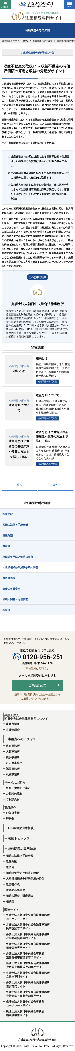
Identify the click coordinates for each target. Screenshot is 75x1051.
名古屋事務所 (14, 762)
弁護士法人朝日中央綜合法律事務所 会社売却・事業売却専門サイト (28, 993)
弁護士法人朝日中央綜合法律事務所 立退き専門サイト (28, 974)
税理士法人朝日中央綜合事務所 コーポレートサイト (25, 1003)
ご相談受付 (13, 799)
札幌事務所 (13, 774)
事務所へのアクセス (22, 739)
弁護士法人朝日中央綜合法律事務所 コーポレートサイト (28, 916)
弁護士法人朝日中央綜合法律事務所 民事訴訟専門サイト (28, 926)
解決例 (10, 818)
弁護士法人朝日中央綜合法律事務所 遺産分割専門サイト (28, 945)
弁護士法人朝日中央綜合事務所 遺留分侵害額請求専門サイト (25, 955)
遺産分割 (11, 861)
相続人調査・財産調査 (19, 895)
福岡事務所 (13, 768)
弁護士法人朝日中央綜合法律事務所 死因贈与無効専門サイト (28, 936)
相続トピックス (19, 838)
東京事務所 (13, 745)
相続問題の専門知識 (42, 40)
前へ (19, 484)
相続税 (10, 901)
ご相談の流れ (14, 793)
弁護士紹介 (13, 729)
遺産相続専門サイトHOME (15, 40)
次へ (55, 484)
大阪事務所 (13, 751)
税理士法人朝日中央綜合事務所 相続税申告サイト (25, 1013)
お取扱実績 (13, 812)
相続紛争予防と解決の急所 (22, 872)
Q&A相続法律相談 (21, 828)
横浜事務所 (13, 757)
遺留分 (10, 867)
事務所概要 (13, 723)
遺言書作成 (13, 884)
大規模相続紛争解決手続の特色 (25, 878)
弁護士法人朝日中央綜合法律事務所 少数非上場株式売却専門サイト (28, 964)
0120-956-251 (40, 3)
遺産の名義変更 (15, 890)
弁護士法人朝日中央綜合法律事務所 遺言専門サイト (28, 984)
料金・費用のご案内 (18, 787)
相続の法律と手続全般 (19, 855)
